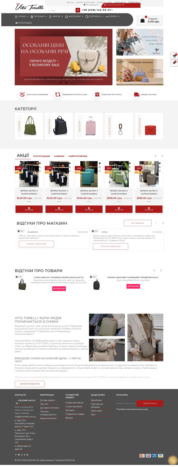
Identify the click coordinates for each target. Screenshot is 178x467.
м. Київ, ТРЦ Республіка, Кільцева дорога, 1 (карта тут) (24, 423)
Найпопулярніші (78, 156)
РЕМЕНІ (113, 16)
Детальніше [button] (59, 289)
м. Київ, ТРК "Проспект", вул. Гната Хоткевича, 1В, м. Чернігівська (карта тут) (25, 436)
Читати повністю (36, 244)
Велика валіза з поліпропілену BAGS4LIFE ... (29, 194)
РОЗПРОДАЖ (25, 23)
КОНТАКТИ (101, 2)
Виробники (96, 400)
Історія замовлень (74, 406)
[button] (61, 82)
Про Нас (44, 404)
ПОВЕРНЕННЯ (120, 2)
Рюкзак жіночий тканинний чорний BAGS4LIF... (133, 277)
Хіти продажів (41, 156)
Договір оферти (47, 400)
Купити (29, 210)
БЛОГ (110, 2)
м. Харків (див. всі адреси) (23, 447)
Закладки (70, 410)
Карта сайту (96, 411)
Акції (23, 155)
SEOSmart (70, 460)
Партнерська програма (97, 405)
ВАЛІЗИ (56, 16)
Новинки (59, 156)
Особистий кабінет (114, 5)
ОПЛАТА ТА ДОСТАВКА (85, 2)
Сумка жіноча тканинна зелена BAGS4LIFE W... (59, 277)
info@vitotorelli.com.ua (25, 417)
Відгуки (69, 418)
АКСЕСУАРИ (75, 16)
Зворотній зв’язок (48, 418)
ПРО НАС (70, 2)
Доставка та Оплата (49, 408)
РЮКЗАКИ (39, 16)
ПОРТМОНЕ (95, 16)
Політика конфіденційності (48, 413)
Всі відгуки (137, 223)
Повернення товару (75, 414)
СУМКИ (22, 16)
